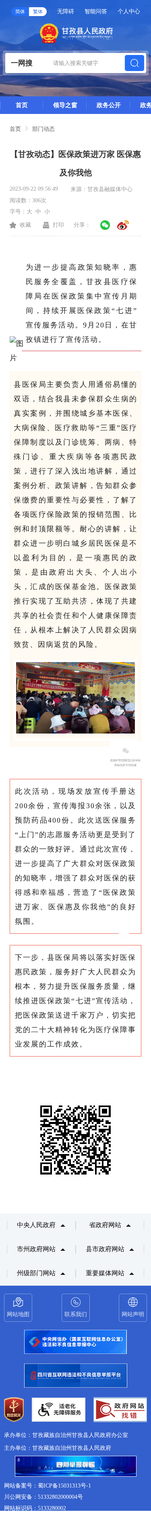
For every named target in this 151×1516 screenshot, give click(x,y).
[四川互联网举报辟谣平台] (76, 1467)
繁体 (38, 11)
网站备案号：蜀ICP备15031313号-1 (47, 1486)
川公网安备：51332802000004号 (43, 1497)
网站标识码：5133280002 (35, 1508)
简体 (20, 11)
